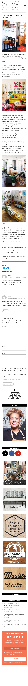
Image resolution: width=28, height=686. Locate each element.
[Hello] (14, 424)
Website (4, 360)
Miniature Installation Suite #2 (12, 620)
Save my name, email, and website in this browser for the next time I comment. (14, 370)
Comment (5, 326)
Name (4, 346)
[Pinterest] (18, 453)
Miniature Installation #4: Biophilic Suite (14, 610)
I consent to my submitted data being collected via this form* (14, 653)
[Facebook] (12, 453)
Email (4, 353)
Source (3, 112)
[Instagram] (5, 453)
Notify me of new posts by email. (13, 380)
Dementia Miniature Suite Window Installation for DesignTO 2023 (13, 604)
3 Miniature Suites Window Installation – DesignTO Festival (14, 615)
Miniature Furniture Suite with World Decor (15, 624)
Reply (6, 288)
